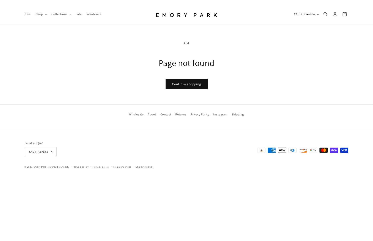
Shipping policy (144, 166)
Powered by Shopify (58, 166)
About (152, 114)
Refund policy (81, 166)
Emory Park (39, 166)
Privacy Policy (199, 114)
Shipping (238, 114)
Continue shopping (186, 84)
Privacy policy (101, 166)
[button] (41, 14)
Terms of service (122, 166)
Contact (165, 114)
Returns (180, 114)
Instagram (220, 114)
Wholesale (136, 114)
